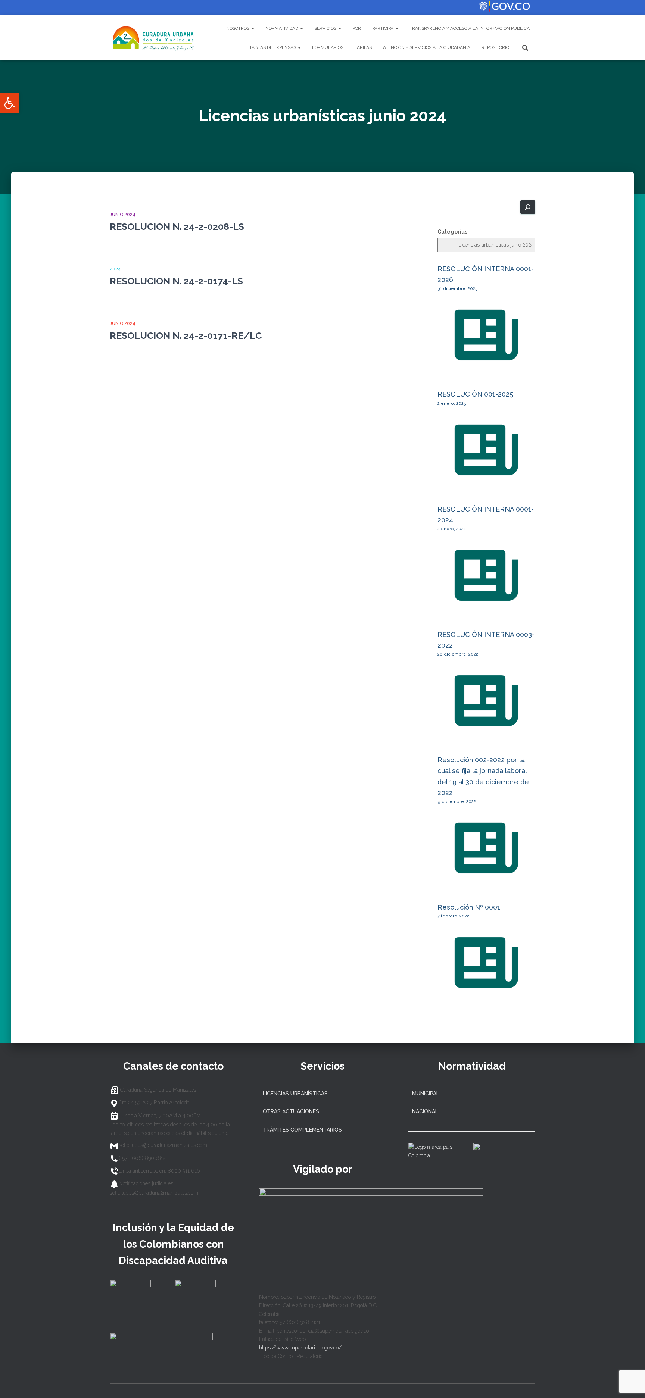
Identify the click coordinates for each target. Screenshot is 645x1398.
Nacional (425, 1111)
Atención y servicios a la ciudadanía (426, 47)
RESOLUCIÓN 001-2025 (475, 394)
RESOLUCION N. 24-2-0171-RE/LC (186, 335)
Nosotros (238, 28)
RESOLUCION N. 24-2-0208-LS (177, 226)
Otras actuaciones (291, 1111)
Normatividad (282, 28)
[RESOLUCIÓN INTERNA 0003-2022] (486, 735)
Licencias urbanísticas (295, 1094)
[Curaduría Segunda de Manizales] (153, 37)
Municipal (425, 1094)
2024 (115, 269)
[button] (9, 103)
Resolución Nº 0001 (468, 907)
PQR (356, 28)
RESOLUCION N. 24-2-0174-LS (176, 281)
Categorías (452, 232)
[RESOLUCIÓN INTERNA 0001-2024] (486, 609)
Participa (383, 28)
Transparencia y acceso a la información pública (469, 28)
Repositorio (495, 47)
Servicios (325, 28)
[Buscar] (527, 207)
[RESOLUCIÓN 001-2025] (486, 484)
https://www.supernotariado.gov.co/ (300, 1348)
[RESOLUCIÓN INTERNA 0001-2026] (486, 369)
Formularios (327, 47)
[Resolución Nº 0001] (486, 997)
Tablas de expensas (273, 47)
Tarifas (363, 47)
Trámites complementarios (302, 1130)
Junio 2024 (122, 214)
